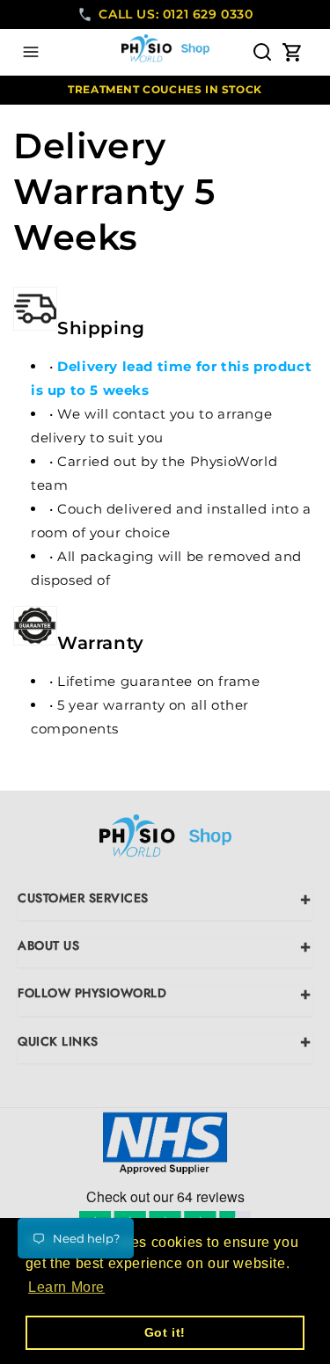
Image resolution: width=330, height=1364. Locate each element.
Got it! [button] (165, 1332)
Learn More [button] (66, 1287)
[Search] (262, 52)
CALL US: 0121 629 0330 (176, 14)
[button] (31, 52)
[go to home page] (165, 839)
